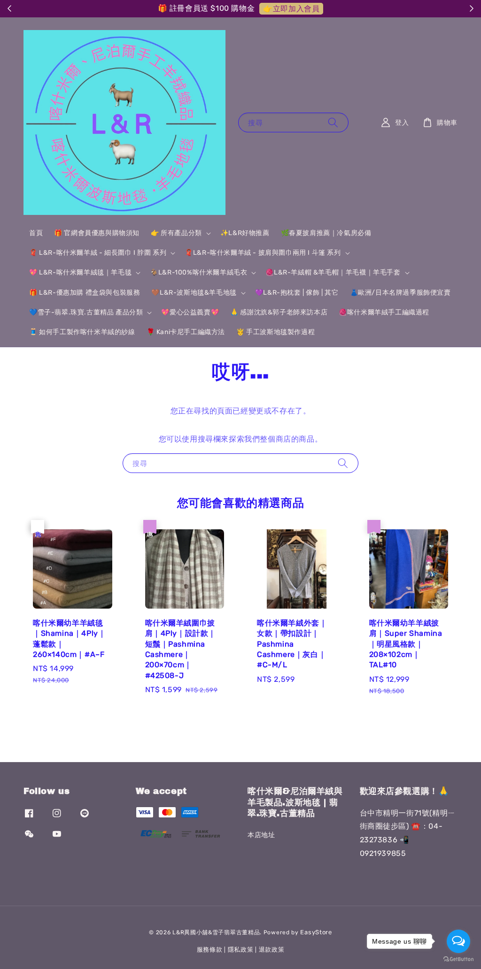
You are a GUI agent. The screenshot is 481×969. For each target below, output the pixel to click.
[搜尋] (333, 122)
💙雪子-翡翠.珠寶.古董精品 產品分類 (86, 312)
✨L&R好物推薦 (245, 233)
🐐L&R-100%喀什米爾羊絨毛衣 (198, 272)
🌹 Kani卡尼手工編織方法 (186, 332)
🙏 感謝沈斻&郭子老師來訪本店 (278, 312)
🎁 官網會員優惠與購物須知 (97, 233)
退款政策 (272, 949)
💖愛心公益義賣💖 (190, 312)
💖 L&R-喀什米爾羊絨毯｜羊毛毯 (80, 272)
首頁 (36, 233)
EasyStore (316, 932)
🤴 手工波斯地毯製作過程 (275, 332)
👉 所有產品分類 (176, 233)
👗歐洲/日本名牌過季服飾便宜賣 (400, 293)
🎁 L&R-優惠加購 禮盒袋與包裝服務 (84, 293)
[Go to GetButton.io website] (458, 959)
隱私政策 (241, 949)
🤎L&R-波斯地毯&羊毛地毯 (193, 293)
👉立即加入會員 (291, 8)
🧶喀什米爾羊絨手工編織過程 (384, 312)
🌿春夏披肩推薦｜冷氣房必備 (326, 233)
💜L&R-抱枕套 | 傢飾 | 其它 (297, 293)
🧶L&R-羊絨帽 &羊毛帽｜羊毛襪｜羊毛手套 (332, 272)
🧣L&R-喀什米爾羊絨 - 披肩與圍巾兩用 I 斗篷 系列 (263, 253)
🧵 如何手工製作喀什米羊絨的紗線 (82, 332)
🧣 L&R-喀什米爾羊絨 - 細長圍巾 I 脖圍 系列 (97, 253)
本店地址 (261, 835)
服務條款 (210, 949)
